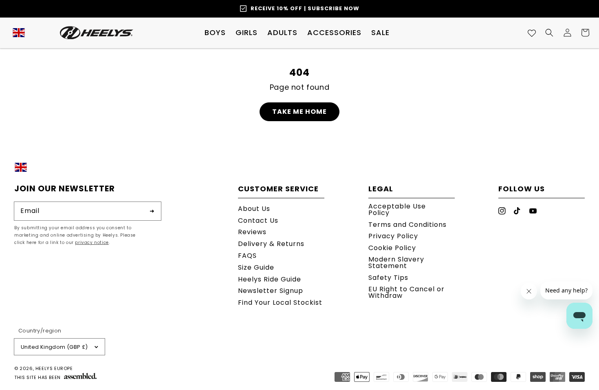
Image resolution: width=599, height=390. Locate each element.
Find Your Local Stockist (280, 302)
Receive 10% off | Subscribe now (305, 8)
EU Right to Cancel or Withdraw (406, 292)
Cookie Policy (392, 248)
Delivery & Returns (271, 243)
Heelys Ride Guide (269, 279)
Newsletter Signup (270, 290)
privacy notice (91, 242)
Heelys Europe (54, 368)
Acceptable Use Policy (397, 210)
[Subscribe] (152, 211)
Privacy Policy (393, 236)
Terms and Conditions (407, 224)
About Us (254, 209)
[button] (215, 33)
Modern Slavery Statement (396, 262)
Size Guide (256, 267)
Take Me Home (299, 111)
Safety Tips (388, 277)
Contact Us (258, 220)
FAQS (247, 255)
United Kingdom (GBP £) (54, 347)
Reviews (252, 232)
